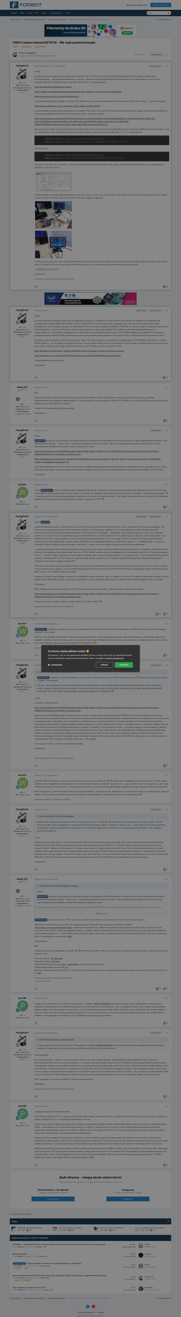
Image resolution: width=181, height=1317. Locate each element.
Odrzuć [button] (104, 665)
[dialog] (90, 658)
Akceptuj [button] (123, 665)
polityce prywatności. (115, 658)
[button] (55, 665)
